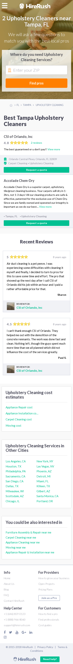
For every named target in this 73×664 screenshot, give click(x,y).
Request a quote (36, 169)
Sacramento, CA (15, 476)
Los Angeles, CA (16, 461)
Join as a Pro (49, 597)
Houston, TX (13, 466)
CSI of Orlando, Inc (18, 136)
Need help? (50, 659)
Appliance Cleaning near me (23, 542)
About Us (9, 583)
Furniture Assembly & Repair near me (28, 532)
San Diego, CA (14, 481)
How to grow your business (53, 578)
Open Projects (46, 583)
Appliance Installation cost (22, 413)
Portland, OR (44, 501)
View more (54, 149)
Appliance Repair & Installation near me (30, 552)
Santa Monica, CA (47, 496)
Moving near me (16, 547)
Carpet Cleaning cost (19, 419)
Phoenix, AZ (44, 471)
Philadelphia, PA (16, 471)
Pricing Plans (45, 589)
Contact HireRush (14, 600)
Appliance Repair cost (19, 407)
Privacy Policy (45, 647)
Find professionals (48, 619)
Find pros (37, 83)
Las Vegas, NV (45, 466)
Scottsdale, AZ (15, 496)
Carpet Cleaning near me (21, 537)
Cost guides (45, 625)
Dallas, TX (12, 486)
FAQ (6, 595)
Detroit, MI (43, 476)
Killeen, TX (43, 486)
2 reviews (36, 142)
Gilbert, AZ (43, 491)
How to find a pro (48, 613)
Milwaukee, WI (15, 491)
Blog (6, 589)
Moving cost (13, 425)
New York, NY (44, 461)
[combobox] (36, 70)
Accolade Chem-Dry (19, 181)
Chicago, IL (12, 501)
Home (7, 578)
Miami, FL (42, 481)
